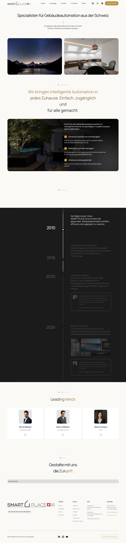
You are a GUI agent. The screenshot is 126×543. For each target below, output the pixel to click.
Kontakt (75, 512)
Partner (61, 512)
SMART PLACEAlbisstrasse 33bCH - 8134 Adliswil (112, 507)
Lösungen (61, 509)
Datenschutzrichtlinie (93, 519)
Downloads (76, 518)
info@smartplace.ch (112, 512)
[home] (20, 3)
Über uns (75, 505)
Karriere (75, 515)
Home (60, 505)
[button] (53, 3)
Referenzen (76, 509)
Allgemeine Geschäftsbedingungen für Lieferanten (95, 513)
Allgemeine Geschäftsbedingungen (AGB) (94, 507)
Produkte (61, 515)
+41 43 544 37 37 (111, 515)
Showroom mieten (78, 521)
